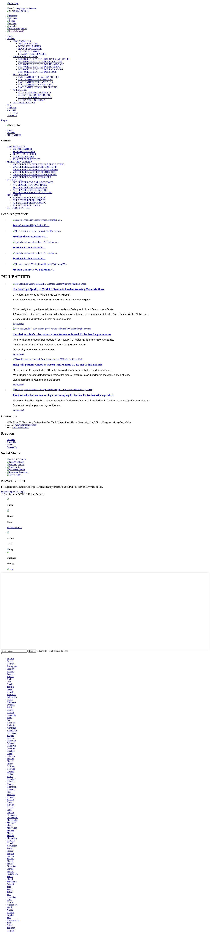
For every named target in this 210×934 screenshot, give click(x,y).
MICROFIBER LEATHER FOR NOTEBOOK (40, 67)
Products (11, 38)
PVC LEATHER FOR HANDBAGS (35, 82)
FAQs (15, 113)
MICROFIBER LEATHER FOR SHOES (37, 72)
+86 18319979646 (20, 11)
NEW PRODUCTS (22, 41)
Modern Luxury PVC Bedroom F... (33, 269)
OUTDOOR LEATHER (24, 102)
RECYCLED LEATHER (30, 49)
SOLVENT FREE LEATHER (32, 54)
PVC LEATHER (20, 74)
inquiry (16, 324)
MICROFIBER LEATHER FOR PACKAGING (40, 69)
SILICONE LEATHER (29, 51)
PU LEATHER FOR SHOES (31, 100)
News (9, 105)
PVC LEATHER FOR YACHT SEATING (38, 87)
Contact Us (12, 115)
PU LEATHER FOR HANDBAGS (34, 95)
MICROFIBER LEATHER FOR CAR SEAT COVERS (44, 59)
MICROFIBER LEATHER (25, 56)
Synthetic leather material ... (29, 247)
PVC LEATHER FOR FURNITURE (35, 79)
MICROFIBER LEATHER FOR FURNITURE (40, 61)
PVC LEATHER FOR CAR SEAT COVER (38, 77)
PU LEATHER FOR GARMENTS (34, 92)
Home (9, 36)
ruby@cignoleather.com (25, 8)
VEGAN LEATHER (28, 43)
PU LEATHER (20, 90)
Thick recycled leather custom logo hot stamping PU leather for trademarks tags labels (63, 395)
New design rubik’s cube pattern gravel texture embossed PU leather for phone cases (62, 334)
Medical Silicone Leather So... (30, 236)
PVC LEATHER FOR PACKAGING (35, 84)
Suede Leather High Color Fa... (31, 225)
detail (21, 324)
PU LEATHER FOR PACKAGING (35, 97)
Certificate (11, 108)
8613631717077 (14, 527)
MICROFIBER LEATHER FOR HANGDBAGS (41, 64)
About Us (11, 110)
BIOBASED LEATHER (29, 46)
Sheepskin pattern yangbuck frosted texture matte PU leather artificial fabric (57, 364)
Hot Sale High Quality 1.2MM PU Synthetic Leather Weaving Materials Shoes (58, 289)
